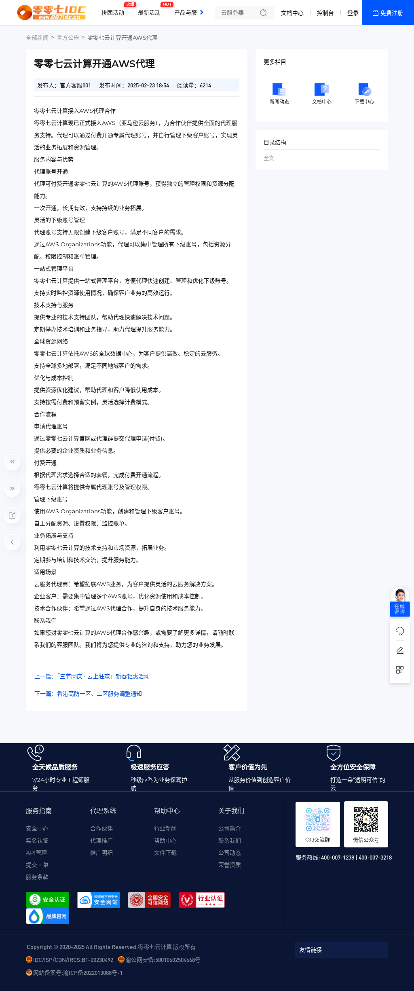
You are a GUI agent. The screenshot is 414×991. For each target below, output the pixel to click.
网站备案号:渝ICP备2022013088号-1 (78, 972)
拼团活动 (114, 9)
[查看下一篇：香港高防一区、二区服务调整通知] (12, 489)
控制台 (325, 13)
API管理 (36, 852)
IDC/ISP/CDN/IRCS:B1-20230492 (73, 959)
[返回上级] (12, 542)
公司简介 (229, 828)
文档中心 (292, 13)
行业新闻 (165, 828)
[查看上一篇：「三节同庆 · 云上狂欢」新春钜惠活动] (12, 462)
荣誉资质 (229, 864)
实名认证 (37, 840)
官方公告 (68, 37)
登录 (353, 13)
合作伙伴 (101, 828)
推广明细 (101, 852)
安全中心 (37, 828)
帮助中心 (165, 840)
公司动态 (229, 852)
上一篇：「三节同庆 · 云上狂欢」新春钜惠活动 (92, 676)
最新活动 (151, 9)
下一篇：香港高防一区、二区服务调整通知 (88, 693)
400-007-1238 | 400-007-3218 (356, 857)
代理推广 (101, 840)
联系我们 (229, 840)
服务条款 (37, 877)
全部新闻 (37, 37)
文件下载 (165, 852)
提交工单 (37, 864)
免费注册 (391, 13)
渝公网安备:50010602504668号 (163, 959)
